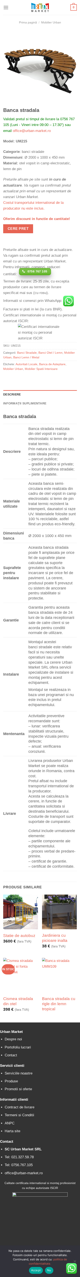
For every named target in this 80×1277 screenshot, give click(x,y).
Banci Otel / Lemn (50, 352)
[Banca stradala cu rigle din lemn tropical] (59, 975)
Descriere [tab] (12, 394)
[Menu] (6, 7)
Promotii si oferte (18, 1089)
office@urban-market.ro (32, 131)
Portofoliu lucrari (18, 1047)
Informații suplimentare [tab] (24, 403)
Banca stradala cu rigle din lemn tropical (58, 1003)
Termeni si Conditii (19, 1115)
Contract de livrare (19, 1107)
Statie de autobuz (19, 935)
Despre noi (13, 1039)
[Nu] (75, 1262)
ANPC (10, 1123)
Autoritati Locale (26, 364)
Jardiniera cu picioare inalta (54, 938)
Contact (11, 1055)
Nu (49, 1270)
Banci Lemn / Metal (26, 357)
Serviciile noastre (18, 1073)
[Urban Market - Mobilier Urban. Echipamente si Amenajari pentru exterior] (40, 7)
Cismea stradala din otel (18, 1001)
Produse (11, 1081)
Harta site (12, 1131)
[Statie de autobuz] (20, 912)
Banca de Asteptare (52, 364)
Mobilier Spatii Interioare (41, 369)
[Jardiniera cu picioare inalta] (59, 912)
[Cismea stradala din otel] (20, 975)
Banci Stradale (27, 352)
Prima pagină (28, 22)
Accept (36, 1270)
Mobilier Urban (51, 22)
